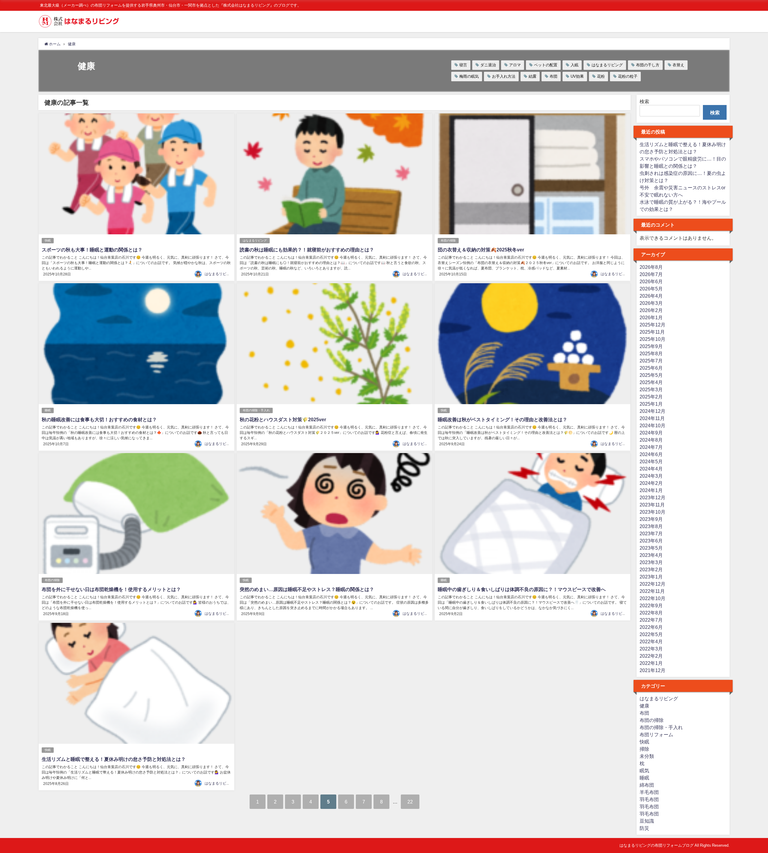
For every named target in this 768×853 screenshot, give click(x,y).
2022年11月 (652, 591)
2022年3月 (651, 648)
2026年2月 (651, 310)
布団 (553, 76)
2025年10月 (652, 339)
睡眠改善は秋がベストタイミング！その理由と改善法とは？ (502, 419)
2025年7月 (651, 360)
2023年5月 (651, 547)
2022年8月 (651, 612)
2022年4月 (651, 641)
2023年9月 (651, 519)
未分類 (647, 756)
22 (410, 801)
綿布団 (647, 784)
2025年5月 (651, 375)
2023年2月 (651, 569)
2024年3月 (651, 475)
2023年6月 (651, 540)
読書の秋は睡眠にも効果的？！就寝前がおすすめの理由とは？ (307, 249)
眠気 (644, 770)
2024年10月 (652, 425)
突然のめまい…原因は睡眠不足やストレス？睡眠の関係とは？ (307, 589)
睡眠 (48, 410)
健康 (644, 705)
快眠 (48, 240)
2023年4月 (651, 555)
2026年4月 (651, 295)
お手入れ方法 (503, 76)
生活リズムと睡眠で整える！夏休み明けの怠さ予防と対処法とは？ (114, 759)
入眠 (574, 65)
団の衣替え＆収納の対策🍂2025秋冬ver (481, 249)
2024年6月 (651, 454)
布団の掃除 (448, 240)
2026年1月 (651, 317)
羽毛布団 (649, 799)
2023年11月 (652, 504)
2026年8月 (651, 267)
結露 (532, 76)
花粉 (601, 76)
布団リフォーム (656, 734)
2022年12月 (652, 583)
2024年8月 (651, 439)
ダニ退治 (488, 65)
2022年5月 (651, 634)
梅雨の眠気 (469, 76)
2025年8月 (651, 353)
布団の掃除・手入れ (256, 410)
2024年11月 (652, 418)
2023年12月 (652, 497)
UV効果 (577, 76)
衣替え (678, 65)
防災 (644, 828)
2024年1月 (651, 490)
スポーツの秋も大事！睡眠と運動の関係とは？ (92, 249)
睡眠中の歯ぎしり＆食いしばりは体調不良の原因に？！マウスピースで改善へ (522, 589)
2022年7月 (651, 619)
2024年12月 (652, 411)
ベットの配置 (545, 65)
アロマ (515, 65)
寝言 (463, 65)
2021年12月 (652, 670)
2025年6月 (651, 367)
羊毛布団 (649, 792)
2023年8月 (651, 526)
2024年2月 (651, 483)
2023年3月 (651, 562)
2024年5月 (651, 461)
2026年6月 (651, 281)
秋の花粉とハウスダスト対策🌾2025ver (283, 419)
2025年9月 (651, 346)
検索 (644, 101)
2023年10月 (652, 511)
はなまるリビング (607, 65)
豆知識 (647, 820)
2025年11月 (652, 331)
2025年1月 (651, 403)
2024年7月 (651, 447)
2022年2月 (651, 655)
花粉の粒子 (628, 76)
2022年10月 (652, 598)
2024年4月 (651, 468)
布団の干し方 (647, 65)
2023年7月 (651, 533)
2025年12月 (652, 324)
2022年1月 (651, 663)
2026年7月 (651, 274)
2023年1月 (651, 576)
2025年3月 (651, 389)
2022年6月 (651, 627)
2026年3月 (651, 303)
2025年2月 (651, 396)
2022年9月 (651, 605)
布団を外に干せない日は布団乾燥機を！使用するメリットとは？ (111, 589)
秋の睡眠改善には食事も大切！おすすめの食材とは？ (99, 419)
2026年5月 (651, 288)
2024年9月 (651, 432)
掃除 (644, 748)
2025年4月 (651, 382)
